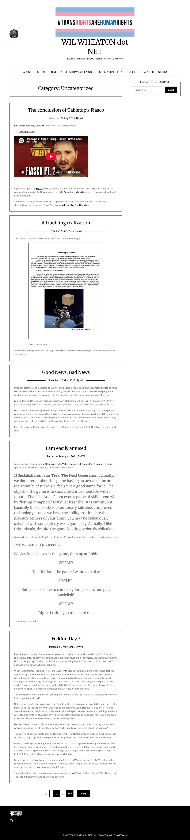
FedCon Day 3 (66, 638)
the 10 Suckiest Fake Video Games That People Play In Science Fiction (76, 463)
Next (83, 793)
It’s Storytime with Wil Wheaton (71, 71)
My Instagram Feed (110, 71)
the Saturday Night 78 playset (75, 192)
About (27, 71)
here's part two (26, 131)
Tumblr (132, 71)
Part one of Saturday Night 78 (29, 125)
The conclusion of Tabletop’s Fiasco (66, 110)
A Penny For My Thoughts (75, 205)
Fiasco (39, 188)
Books (41, 71)
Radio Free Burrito (155, 71)
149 (70, 793)
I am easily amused (66, 448)
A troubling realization (66, 223)
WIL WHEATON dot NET (95, 47)
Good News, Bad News (66, 372)
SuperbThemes (121, 835)
